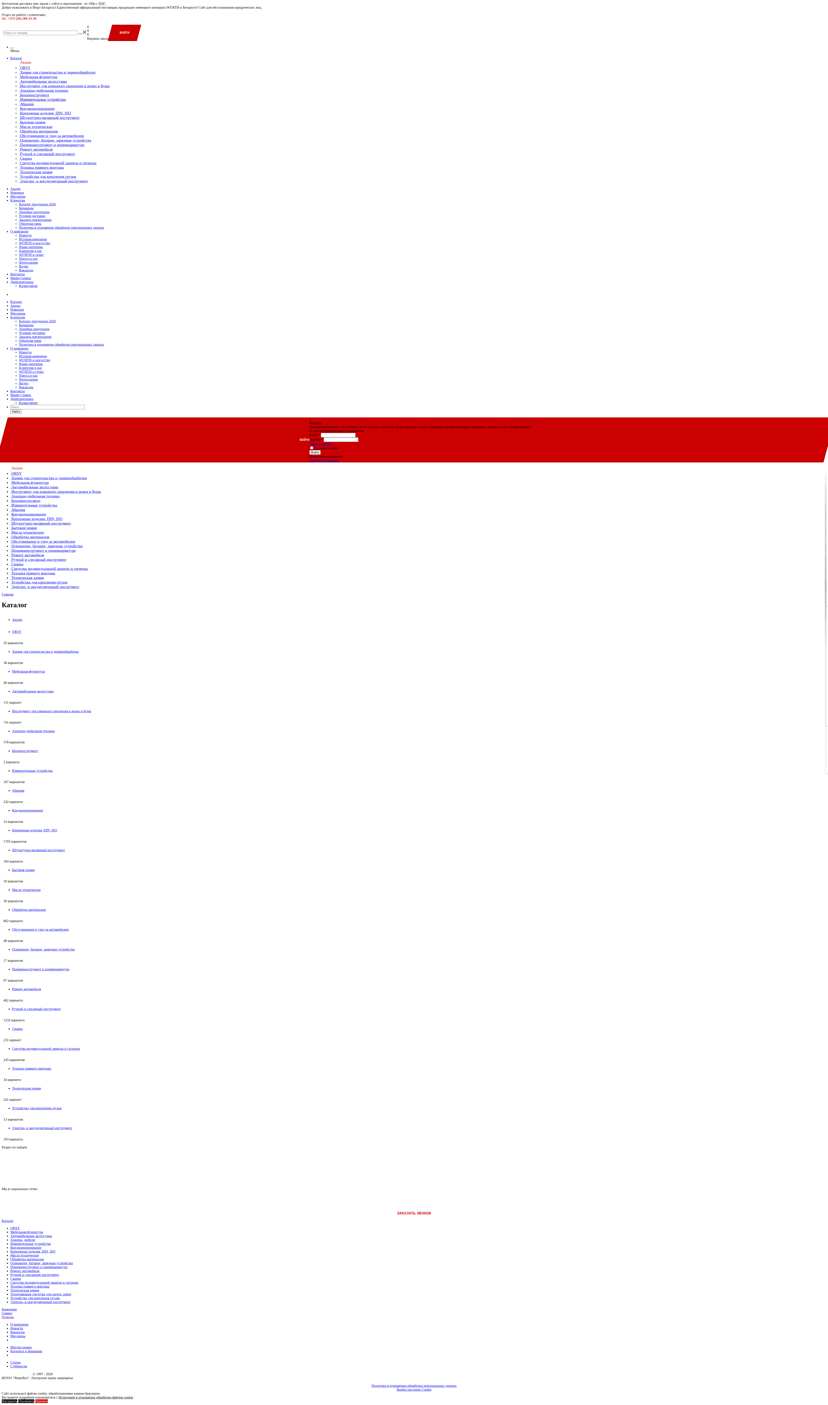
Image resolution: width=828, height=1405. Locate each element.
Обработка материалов (27, 1259)
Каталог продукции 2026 (37, 204)
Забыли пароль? (321, 444)
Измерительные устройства (30, 1244)
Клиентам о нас (30, 251)
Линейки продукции (34, 212)
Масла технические (24, 1255)
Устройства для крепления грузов (35, 1298)
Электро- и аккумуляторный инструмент (40, 1302)
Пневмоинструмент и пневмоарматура (38, 1267)
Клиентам (17, 200)
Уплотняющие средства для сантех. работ (40, 1294)
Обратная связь (30, 223)
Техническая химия (24, 1290)
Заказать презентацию (35, 220)
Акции (15, 189)
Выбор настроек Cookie (414, 1389)
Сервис (7, 1313)
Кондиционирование (25, 1247)
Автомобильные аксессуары (31, 1236)
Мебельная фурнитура (26, 1232)
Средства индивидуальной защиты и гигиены (44, 1282)
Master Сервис (20, 278)
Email (314, 435)
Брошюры (26, 208)
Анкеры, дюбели (22, 1240)
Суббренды (18, 1366)
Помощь (8, 1317)
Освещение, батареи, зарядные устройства (41, 1263)
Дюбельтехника (21, 282)
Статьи (15, 1362)
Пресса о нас (28, 258)
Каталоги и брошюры (26, 1351)
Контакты (17, 274)
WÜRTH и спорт (31, 255)
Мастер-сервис (21, 1347)
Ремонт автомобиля (24, 1271)
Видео (23, 266)
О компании (19, 231)
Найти (16, 411)
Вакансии (26, 270)
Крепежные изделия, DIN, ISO (32, 1251)
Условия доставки (32, 216)
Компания (9, 1309)
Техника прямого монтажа (29, 1286)
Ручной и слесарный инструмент (34, 1275)
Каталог (16, 58)
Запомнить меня (327, 448)
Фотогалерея (28, 262)
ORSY (15, 1228)
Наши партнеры (31, 247)
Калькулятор (28, 286)
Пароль (316, 439)
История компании (33, 239)
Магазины (17, 196)
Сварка (15, 1278)
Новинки (17, 192)
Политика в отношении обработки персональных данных (61, 227)
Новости (25, 235)
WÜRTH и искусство (34, 243)
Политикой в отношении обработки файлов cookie (95, 1397)
